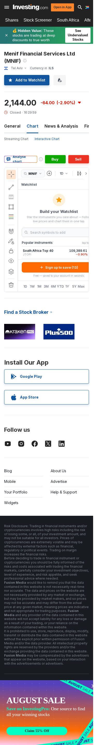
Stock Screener (38, 20)
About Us (58, 471)
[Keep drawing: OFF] (11, 241)
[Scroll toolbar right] (85, 173)
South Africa (68, 20)
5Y (74, 286)
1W (32, 286)
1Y (67, 286)
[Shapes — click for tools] (11, 207)
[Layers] (11, 271)
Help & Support (64, 492)
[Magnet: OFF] (11, 231)
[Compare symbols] (49, 173)
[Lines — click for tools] (11, 187)
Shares (11, 20)
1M (39, 286)
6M (53, 286)
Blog (8, 471)
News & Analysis (61, 126)
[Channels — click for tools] (11, 197)
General (12, 126)
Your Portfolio (15, 492)
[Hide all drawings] (11, 261)
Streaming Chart (16, 139)
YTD (60, 286)
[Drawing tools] (19, 229)
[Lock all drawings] (11, 251)
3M (46, 286)
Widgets (11, 502)
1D (25, 286)
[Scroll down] (11, 220)
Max (81, 286)
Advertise (59, 481)
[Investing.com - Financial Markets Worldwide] (30, 7)
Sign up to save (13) (61, 267)
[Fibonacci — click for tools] (11, 216)
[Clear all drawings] (11, 285)
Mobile (10, 481)
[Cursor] (11, 174)
